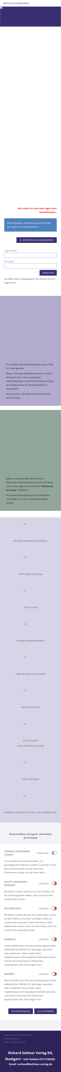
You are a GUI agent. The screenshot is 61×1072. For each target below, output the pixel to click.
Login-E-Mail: (10, 250)
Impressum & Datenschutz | (18, 1034)
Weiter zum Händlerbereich (38, 240)
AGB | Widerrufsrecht (15, 1042)
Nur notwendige (20, 1011)
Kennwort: (9, 261)
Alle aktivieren (45, 1011)
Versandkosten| (12, 1038)
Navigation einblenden (16, 3)
